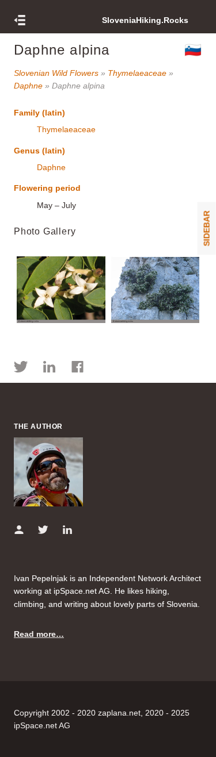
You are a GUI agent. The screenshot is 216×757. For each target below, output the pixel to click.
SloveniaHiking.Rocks (145, 20)
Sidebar (206, 228)
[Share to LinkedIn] (49, 368)
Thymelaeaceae (137, 73)
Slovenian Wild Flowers (56, 73)
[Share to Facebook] (77, 368)
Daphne (28, 85)
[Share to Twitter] (21, 368)
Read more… (39, 634)
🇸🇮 (193, 49)
